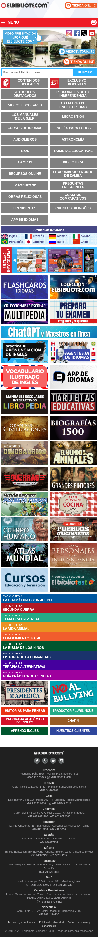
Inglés (13, 236)
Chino (84, 242)
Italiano (85, 236)
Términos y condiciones (21, 922)
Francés (38, 236)
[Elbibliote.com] (49, 753)
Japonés (38, 242)
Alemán (62, 236)
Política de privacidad (51, 922)
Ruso (60, 242)
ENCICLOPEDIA (27, 598)
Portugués (16, 242)
